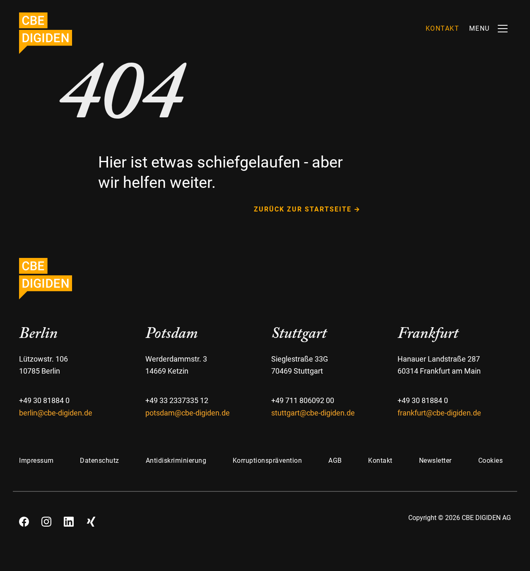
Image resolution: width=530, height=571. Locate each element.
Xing (91, 518)
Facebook (24, 518)
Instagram (46, 518)
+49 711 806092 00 (302, 400)
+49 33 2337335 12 (176, 400)
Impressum (36, 460)
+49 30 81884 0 (44, 400)
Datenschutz (99, 460)
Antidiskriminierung (176, 460)
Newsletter (435, 460)
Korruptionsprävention (267, 460)
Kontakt (380, 460)
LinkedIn (69, 518)
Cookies (490, 460)
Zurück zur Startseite (303, 209)
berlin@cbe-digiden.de (55, 412)
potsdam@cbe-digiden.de (187, 412)
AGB (335, 460)
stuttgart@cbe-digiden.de (313, 412)
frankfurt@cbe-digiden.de (439, 412)
